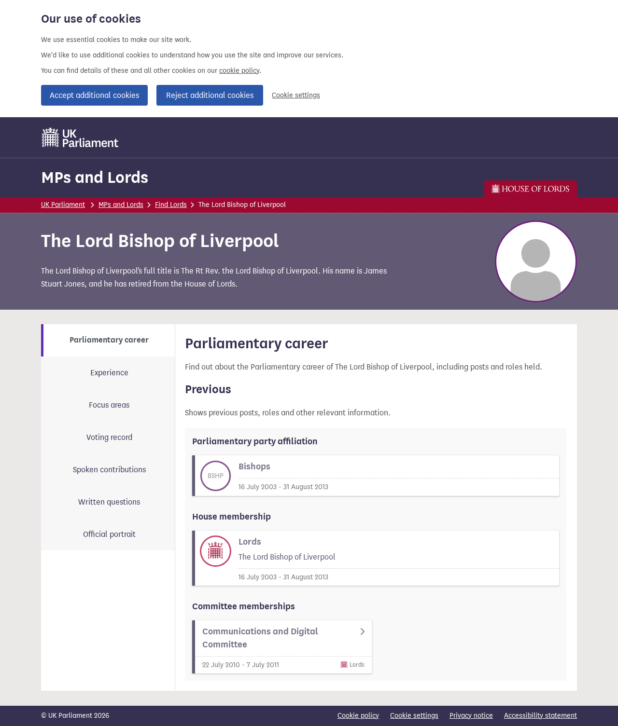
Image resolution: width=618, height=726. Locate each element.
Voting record (109, 437)
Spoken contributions (109, 469)
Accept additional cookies (94, 95)
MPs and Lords (94, 177)
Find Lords (171, 205)
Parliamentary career (109, 340)
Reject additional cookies (209, 95)
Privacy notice (471, 716)
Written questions (109, 502)
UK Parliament (63, 205)
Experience (109, 372)
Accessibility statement (540, 716)
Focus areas (109, 405)
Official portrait (109, 534)
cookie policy (239, 71)
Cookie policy (358, 716)
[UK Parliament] (80, 137)
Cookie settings (296, 95)
